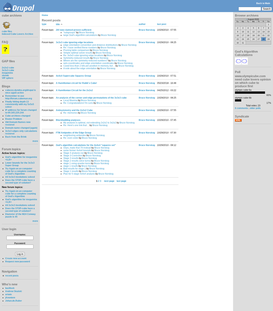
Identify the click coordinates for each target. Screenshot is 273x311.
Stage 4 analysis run (73, 153)
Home (45, 15)
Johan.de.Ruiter (13, 300)
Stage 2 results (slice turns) (77, 160)
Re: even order (70, 138)
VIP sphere (7, 78)
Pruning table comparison (76, 50)
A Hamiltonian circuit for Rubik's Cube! (76, 83)
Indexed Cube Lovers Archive (17, 34)
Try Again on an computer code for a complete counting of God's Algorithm (20, 171)
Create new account (15, 258)
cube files (7, 31)
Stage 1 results (70, 171)
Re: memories (70, 113)
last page (121, 181)
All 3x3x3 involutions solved (20, 177)
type (44, 24)
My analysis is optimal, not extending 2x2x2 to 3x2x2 (89, 122)
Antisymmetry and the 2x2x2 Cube (74, 110)
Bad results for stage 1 (74, 168)
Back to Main (263, 3)
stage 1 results (70, 166)
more (35, 141)
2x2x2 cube (8, 67)
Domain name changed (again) (21, 128)
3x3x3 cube (8, 70)
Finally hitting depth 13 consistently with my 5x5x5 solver (19, 104)
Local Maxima (70, 100)
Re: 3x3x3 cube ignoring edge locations (83, 55)
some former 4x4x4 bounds (77, 150)
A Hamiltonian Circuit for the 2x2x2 (74, 90)
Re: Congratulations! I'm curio (78, 103)
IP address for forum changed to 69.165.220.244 (21, 111)
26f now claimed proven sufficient (73, 30)
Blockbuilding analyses (68, 120)
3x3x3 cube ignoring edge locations (74, 42)
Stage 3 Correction (72, 155)
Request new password (17, 261)
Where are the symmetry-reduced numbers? (85, 60)
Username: (20, 234)
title (58, 24)
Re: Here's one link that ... (76, 125)
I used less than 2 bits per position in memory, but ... (89, 66)
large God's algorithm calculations (80, 35)
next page (109, 181)
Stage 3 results (70, 158)
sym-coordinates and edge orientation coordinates (88, 63)
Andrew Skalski (13, 291)
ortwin (8, 294)
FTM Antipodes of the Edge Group (73, 132)
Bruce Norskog (86, 32)
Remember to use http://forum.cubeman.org (18, 97)
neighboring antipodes (74, 135)
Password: (20, 243)
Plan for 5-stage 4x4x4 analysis (79, 174)
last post (161, 24)
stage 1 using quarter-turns (76, 163)
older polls (255, 108)
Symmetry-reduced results (76, 58)
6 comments (241, 108)
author (142, 24)
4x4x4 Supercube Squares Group (73, 76)
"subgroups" (69, 32)
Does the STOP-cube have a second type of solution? (20, 181)
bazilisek (9, 288)
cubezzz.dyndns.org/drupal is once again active (20, 91)
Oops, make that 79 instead (77, 147)
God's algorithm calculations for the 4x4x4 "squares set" (86, 145)
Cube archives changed (17, 116)
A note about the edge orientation (80, 68)
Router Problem (13, 119)
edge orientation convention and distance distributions (90, 45)
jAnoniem (10, 297)
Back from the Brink (16, 137)
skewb (5, 75)
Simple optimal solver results (77, 52)
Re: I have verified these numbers (80, 47)
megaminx (7, 73)
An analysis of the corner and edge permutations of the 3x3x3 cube (91, 97)
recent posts (12, 275)
